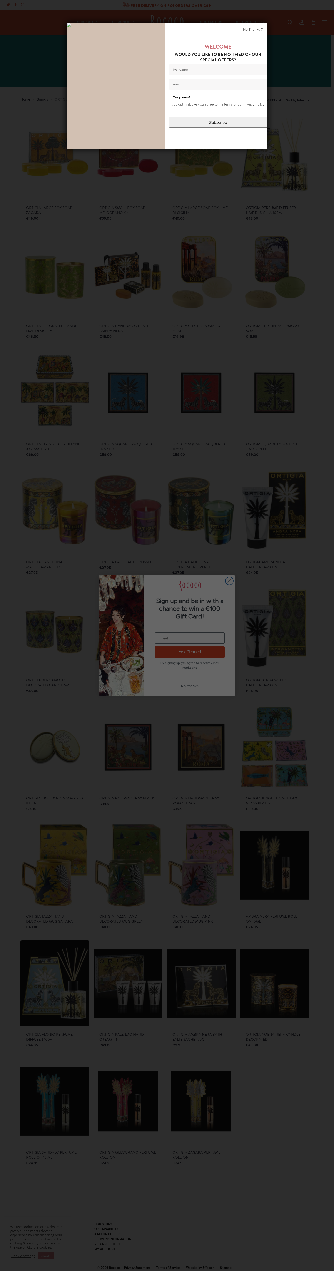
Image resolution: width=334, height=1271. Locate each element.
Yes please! (181, 97)
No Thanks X (253, 29)
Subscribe (218, 122)
